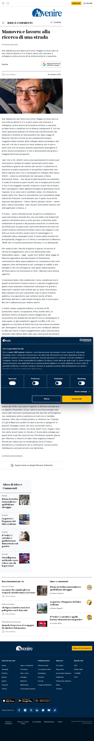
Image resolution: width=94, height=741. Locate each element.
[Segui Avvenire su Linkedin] (37, 710)
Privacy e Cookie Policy (23, 722)
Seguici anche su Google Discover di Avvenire (33, 465)
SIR (75, 665)
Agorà (4, 681)
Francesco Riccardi (11, 45)
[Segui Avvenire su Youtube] (48, 710)
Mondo (4, 677)
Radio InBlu (78, 669)
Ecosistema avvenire (28, 689)
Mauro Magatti (57, 608)
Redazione (60, 669)
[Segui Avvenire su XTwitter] (31, 710)
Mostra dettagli (81, 392)
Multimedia (24, 685)
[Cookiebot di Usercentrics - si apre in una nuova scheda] (81, 340)
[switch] (35, 383)
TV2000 (77, 673)
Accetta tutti (77, 399)
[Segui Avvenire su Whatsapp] (43, 710)
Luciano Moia (57, 623)
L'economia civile (44, 669)
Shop (58, 685)
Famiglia (23, 677)
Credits (59, 722)
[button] (3, 3)
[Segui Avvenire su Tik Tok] (54, 710)
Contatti (59, 689)
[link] (76, 3)
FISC (76, 677)
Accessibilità (36, 722)
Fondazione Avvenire (63, 681)
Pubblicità (60, 677)
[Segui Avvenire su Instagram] (25, 710)
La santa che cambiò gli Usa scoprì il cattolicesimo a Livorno (18, 591)
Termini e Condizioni (8, 722)
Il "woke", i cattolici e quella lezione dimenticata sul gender (10, 541)
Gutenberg (42, 673)
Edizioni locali (43, 665)
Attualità (5, 669)
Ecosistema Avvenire (63, 673)
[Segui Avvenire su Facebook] (19, 710)
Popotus (41, 677)
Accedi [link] (89, 3)
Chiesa (4, 689)
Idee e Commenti (26, 665)
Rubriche (23, 681)
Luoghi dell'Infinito (45, 685)
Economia (24, 669)
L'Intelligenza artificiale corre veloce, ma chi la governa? (10, 561)
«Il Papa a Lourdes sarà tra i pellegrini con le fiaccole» (16, 609)
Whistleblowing (49, 722)
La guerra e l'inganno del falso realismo (9, 521)
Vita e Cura (24, 673)
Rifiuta (46, 399)
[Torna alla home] (3, 22)
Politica (4, 673)
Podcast (5, 685)
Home (4, 665)
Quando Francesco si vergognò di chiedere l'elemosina (18, 626)
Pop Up (40, 681)
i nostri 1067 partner (16, 352)
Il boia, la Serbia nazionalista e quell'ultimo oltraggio (10, 503)
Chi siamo (59, 665)
